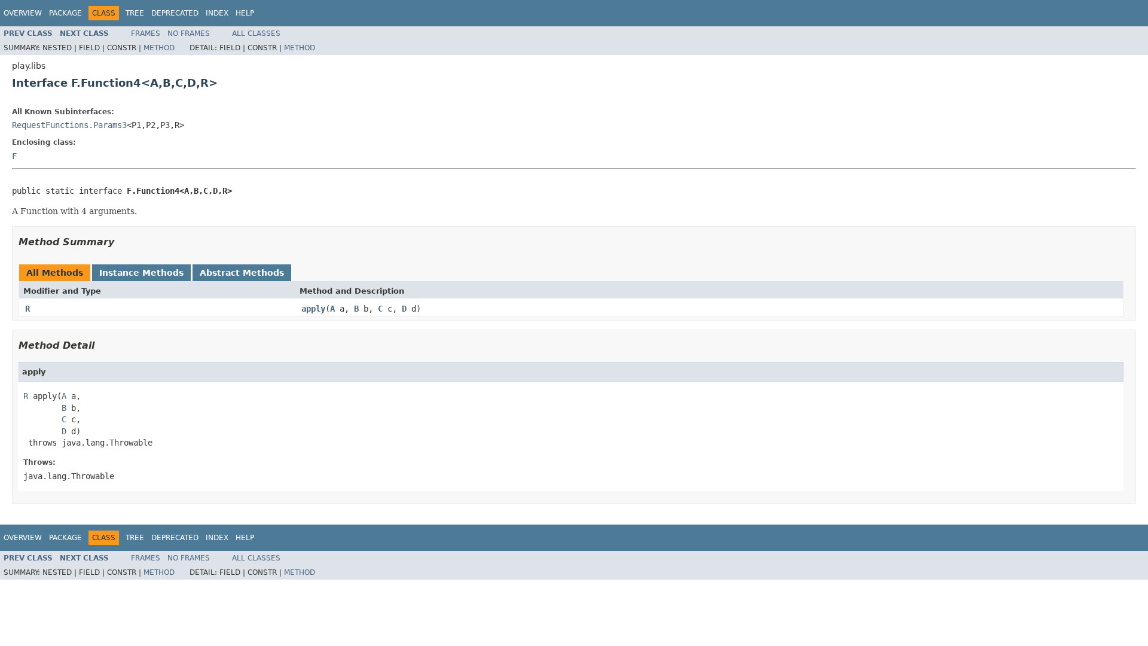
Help (245, 13)
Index (217, 13)
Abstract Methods (242, 273)
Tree (135, 13)
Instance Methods (141, 273)
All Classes (256, 33)
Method (159, 48)
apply (313, 308)
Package (65, 13)
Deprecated (175, 13)
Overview (23, 13)
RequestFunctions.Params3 (69, 125)
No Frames (188, 33)
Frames (145, 33)
